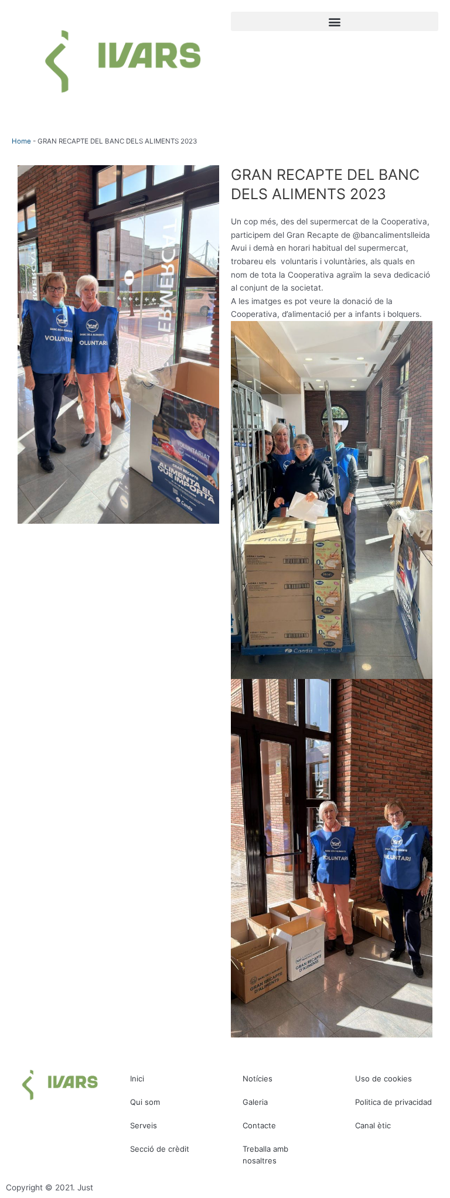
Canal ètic (373, 1125)
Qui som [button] (145, 1102)
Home (21, 141)
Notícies (257, 1078)
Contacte (259, 1125)
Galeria (255, 1102)
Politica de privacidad (393, 1102)
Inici (137, 1078)
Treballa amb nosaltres (265, 1154)
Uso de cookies (383, 1078)
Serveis (143, 1125)
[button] (334, 21)
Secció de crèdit (159, 1148)
